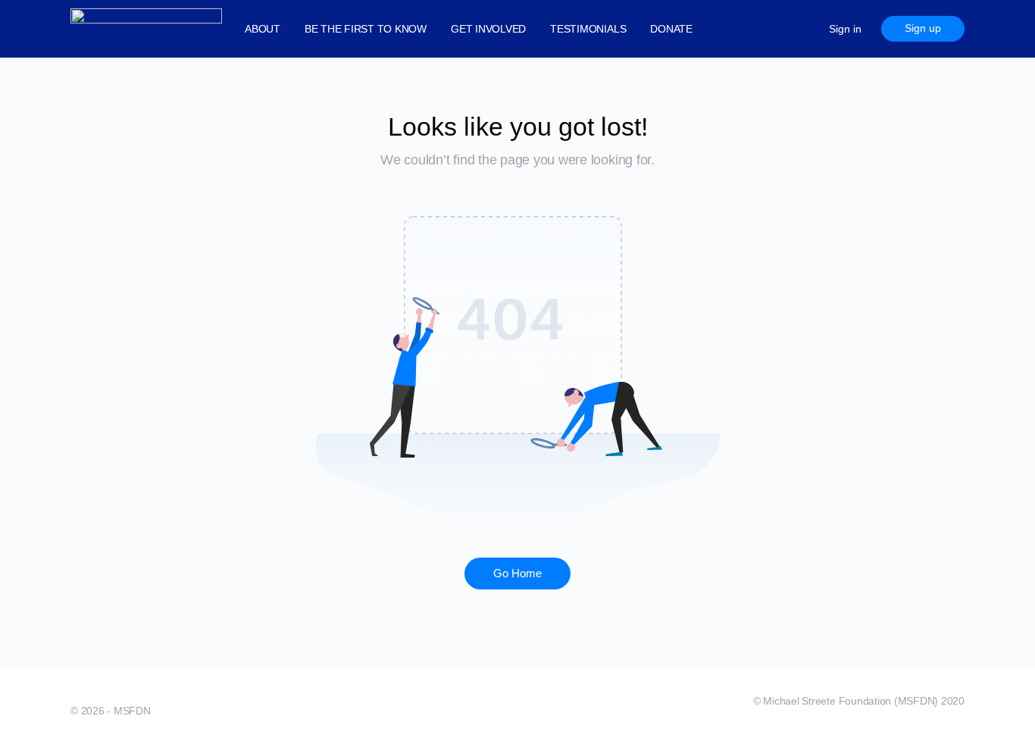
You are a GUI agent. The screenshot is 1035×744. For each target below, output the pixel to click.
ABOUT (262, 29)
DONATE (671, 29)
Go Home (517, 573)
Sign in (845, 29)
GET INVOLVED (488, 29)
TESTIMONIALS (588, 29)
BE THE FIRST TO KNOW (366, 29)
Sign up (923, 28)
